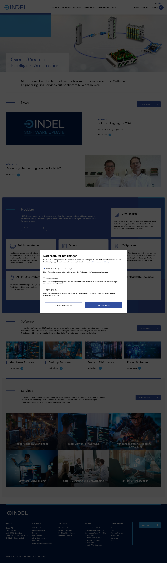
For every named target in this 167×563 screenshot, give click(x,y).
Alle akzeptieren (104, 305)
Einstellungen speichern (63, 305)
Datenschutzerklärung (100, 262)
